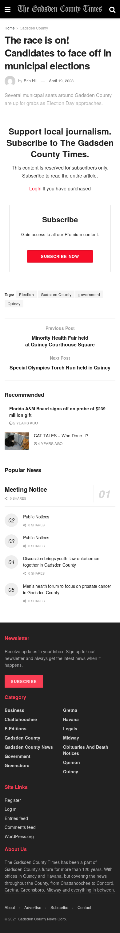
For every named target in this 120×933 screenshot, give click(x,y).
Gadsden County (34, 27)
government (89, 294)
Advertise (32, 907)
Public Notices (36, 516)
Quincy (14, 303)
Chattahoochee (21, 719)
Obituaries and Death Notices (85, 750)
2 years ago (25, 422)
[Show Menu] (7, 9)
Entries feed (16, 818)
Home (10, 27)
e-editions (15, 728)
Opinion (71, 762)
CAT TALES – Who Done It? (61, 435)
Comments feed (20, 827)
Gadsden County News (29, 747)
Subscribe (59, 907)
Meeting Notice (26, 489)
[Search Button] (112, 9)
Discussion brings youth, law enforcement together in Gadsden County (62, 561)
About (10, 907)
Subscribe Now (60, 256)
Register (13, 800)
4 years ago (49, 443)
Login (35, 188)
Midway (71, 738)
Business (14, 710)
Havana (71, 719)
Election (26, 294)
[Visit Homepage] (60, 9)
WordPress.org (19, 836)
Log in (11, 809)
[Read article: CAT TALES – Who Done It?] (17, 441)
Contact (84, 907)
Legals (70, 728)
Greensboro (17, 765)
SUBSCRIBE (24, 681)
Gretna (70, 710)
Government (17, 756)
